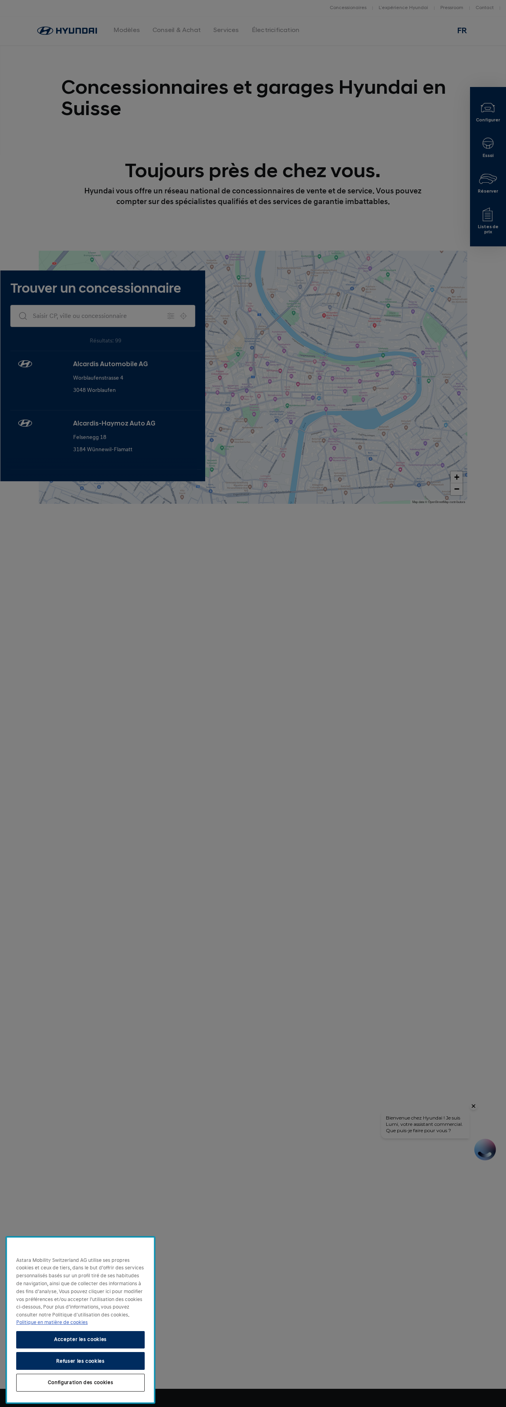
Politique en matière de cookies (52, 1322)
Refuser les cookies (80, 1361)
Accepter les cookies (80, 1339)
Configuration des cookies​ (80, 1382)
